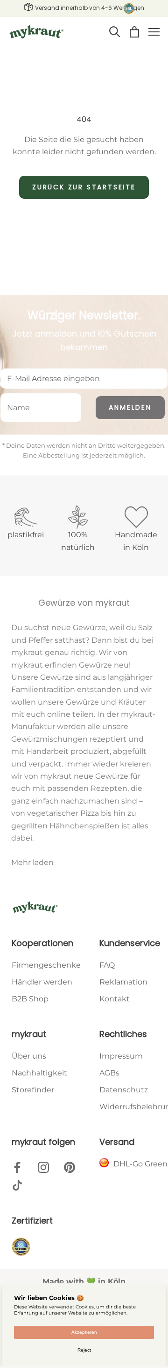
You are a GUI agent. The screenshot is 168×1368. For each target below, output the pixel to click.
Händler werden (42, 981)
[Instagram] (43, 1167)
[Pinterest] (69, 1167)
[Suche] (114, 32)
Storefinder (33, 1089)
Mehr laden (32, 862)
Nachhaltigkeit (39, 1072)
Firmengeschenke (46, 965)
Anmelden (130, 407)
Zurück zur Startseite (84, 187)
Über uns (29, 1056)
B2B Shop (30, 998)
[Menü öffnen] (154, 32)
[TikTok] (17, 1185)
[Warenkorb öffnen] (134, 32)
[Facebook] (17, 1167)
